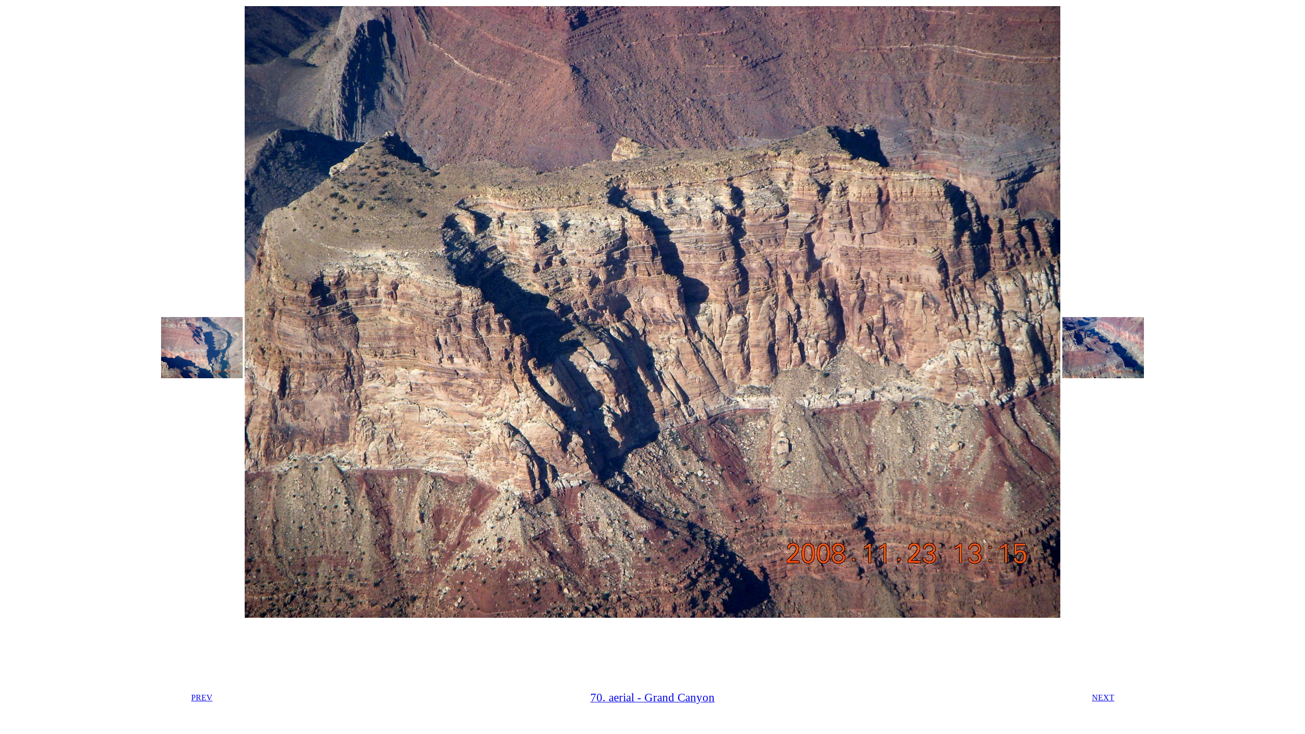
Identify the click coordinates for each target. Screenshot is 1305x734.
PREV (202, 697)
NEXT (1103, 697)
